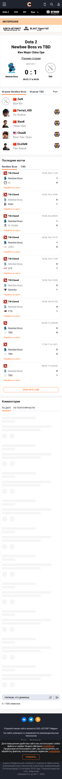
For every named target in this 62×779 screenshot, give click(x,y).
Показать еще (31, 389)
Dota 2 (6, 12)
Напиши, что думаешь (17, 697)
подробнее (48, 746)
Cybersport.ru (24, 774)
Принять (31, 757)
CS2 (16, 12)
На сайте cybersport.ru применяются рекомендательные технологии (31, 734)
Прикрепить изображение (50, 697)
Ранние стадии (31, 58)
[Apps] (44, 4)
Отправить (57, 697)
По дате (6, 408)
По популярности (24, 408)
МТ (24, 12)
